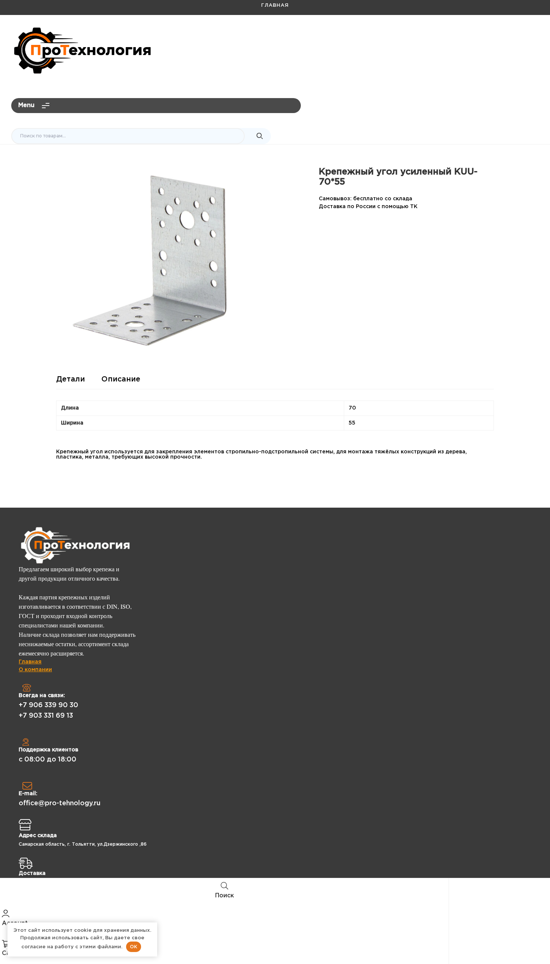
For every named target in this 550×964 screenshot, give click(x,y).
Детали (70, 379)
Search (259, 136)
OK (133, 946)
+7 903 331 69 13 (46, 716)
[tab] (70, 382)
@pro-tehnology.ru (507, 36)
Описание (120, 379)
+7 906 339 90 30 (48, 705)
